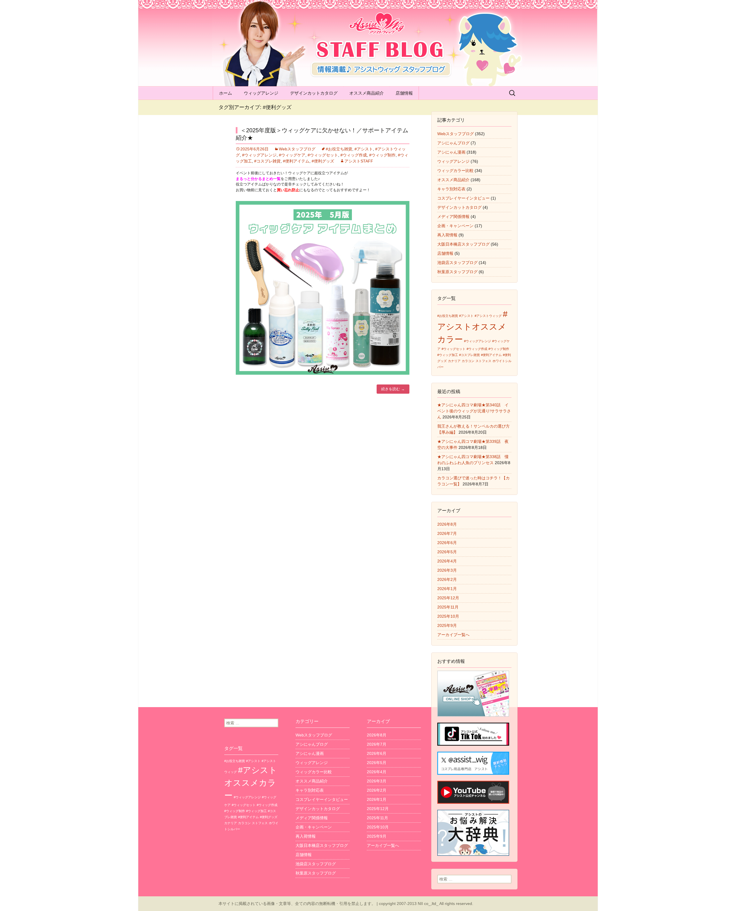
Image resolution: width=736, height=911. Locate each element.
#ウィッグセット (323, 155)
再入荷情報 (447, 235)
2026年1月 (447, 588)
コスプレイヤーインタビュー (463, 198)
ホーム (225, 93)
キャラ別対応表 (451, 189)
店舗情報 (404, 93)
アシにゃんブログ (453, 143)
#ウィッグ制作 (382, 155)
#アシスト (363, 149)
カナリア (454, 361)
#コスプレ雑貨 (267, 161)
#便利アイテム (296, 161)
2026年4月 (447, 561)
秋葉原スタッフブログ (457, 271)
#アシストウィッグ (488, 315)
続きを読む (393, 389)
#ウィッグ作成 (353, 155)
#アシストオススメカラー (472, 326)
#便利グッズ (323, 161)
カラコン (468, 361)
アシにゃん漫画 (451, 152)
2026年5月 (447, 552)
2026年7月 (447, 533)
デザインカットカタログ (314, 93)
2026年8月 (447, 524)
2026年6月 (447, 542)
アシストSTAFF (358, 161)
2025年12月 (448, 598)
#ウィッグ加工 (447, 355)
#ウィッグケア (292, 155)
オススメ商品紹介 (366, 93)
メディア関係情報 (453, 216)
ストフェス (483, 361)
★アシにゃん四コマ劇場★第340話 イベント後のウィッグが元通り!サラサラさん (474, 411)
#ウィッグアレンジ (259, 155)
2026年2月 (447, 579)
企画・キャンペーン (455, 225)
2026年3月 (447, 570)
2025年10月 (448, 616)
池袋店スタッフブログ (457, 262)
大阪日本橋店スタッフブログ (463, 244)
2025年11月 (448, 607)
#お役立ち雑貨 (339, 149)
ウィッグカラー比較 (455, 170)
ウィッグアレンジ (261, 93)
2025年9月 (447, 625)
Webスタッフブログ (297, 149)
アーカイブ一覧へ (453, 634)
